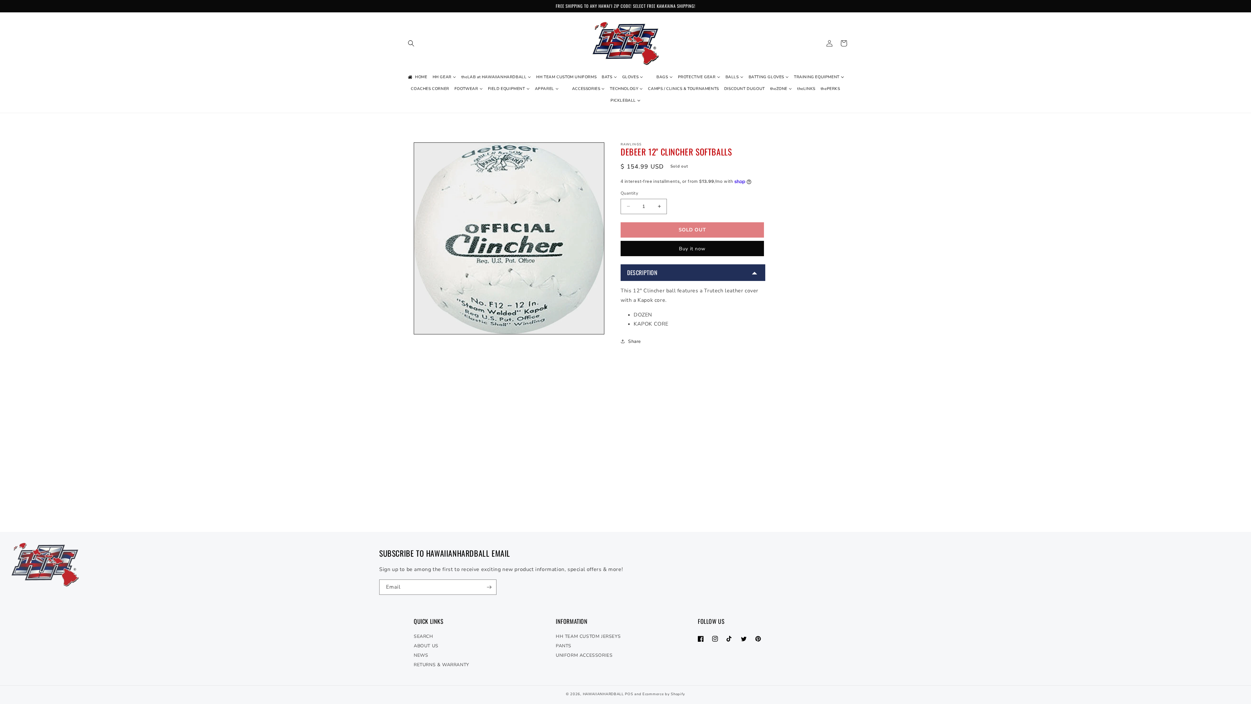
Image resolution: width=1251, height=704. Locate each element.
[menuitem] (417, 77)
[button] (411, 43)
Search (423, 636)
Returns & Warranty (441, 665)
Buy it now (692, 248)
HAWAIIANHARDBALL (603, 694)
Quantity (629, 193)
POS (629, 694)
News (421, 655)
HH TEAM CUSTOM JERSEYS (588, 636)
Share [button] (634, 341)
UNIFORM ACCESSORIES (584, 655)
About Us (426, 646)
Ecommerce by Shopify (663, 694)
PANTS (563, 646)
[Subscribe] (489, 587)
